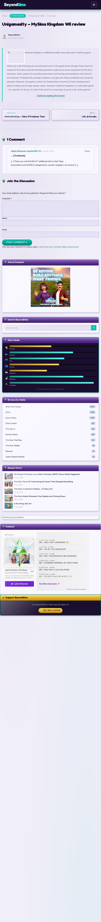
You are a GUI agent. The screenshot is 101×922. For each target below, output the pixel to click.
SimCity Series (50, 434)
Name (4, 218)
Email (4, 229)
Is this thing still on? (23, 504)
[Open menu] (94, 4)
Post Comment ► (17, 242)
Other (50, 412)
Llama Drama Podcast (50, 456)
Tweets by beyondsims (13, 517)
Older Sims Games (50, 406)
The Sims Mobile (50, 445)
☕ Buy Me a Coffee (50, 610)
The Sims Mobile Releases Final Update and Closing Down (39, 496)
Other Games (17, 16)
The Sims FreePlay (50, 440)
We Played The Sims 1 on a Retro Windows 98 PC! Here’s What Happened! (47, 474)
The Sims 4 (50, 429)
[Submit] (93, 327)
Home (4, 16)
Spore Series (50, 417)
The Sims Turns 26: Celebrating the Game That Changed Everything (43, 482)
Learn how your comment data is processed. (59, 246)
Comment (7, 198)
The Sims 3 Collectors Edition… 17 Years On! (33, 489)
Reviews (50, 451)
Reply (87, 151)
